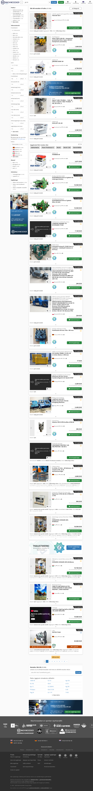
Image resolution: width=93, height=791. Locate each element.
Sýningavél (16, 164)
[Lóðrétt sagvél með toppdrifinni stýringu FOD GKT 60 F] (40, 21)
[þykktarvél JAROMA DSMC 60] (40, 67)
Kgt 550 (68, 680)
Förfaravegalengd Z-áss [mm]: (18, 120)
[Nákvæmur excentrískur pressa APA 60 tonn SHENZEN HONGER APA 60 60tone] (40, 566)
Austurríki (18, 155)
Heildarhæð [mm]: (15, 98)
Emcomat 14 (44, 749)
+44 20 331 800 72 (18, 741)
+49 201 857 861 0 (42, 741)
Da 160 (32, 683)
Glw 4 (49, 683)
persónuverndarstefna (34, 788)
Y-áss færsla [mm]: (15, 115)
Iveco (15, 44)
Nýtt (15, 162)
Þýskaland (19, 147)
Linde (15, 41)
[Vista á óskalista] (81, 16)
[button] (90, 2)
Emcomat (52, 749)
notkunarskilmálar (45, 788)
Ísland (21, 139)
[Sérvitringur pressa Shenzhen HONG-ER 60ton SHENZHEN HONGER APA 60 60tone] (40, 524)
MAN (15, 33)
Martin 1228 (67, 147)
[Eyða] (49, 2)
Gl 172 (49, 680)
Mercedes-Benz (18, 37)
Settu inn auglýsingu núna (72, 93)
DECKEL (16, 56)
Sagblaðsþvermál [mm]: (17, 126)
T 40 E (67, 692)
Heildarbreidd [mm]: (16, 93)
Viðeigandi (76, 8)
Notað (16, 166)
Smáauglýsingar (18, 174)
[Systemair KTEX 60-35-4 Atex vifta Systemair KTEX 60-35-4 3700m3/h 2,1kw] (40, 500)
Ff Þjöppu (32, 689)
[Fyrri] (31, 21)
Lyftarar (16, 20)
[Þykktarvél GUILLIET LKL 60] (40, 129)
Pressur (22, 749)
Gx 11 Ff (50, 692)
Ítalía (17, 153)
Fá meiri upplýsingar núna (74, 547)
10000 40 (32, 680)
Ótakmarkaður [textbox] (17, 144)
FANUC (16, 52)
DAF (15, 43)
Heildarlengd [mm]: (15, 87)
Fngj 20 (32, 692)
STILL (15, 50)
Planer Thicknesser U (48, 147)
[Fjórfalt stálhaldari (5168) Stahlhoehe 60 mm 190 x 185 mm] (40, 336)
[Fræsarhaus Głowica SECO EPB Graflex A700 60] (40, 428)
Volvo (15, 46)
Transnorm (17, 54)
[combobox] (19, 144)
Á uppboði (75, 647)
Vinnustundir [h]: (15, 81)
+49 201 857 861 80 (67, 741)
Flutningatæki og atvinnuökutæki (18, 14)
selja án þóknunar (19, 225)
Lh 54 (67, 683)
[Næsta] (49, 21)
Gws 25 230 (51, 689)
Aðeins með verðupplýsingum (20, 74)
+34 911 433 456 (17, 743)
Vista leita (56, 657)
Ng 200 (67, 686)
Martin (59, 147)
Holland (18, 149)
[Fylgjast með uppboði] (81, 633)
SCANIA (16, 48)
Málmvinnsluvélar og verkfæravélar (18, 10)
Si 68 (67, 689)
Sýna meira (56, 695)
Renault (16, 60)
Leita (54, 2)
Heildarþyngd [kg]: (15, 104)
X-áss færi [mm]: (15, 109)
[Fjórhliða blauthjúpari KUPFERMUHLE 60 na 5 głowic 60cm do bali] (40, 206)
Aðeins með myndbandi (18, 185)
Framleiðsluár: (14, 76)
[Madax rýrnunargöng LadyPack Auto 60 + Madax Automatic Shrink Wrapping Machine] (40, 405)
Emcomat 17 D (69, 749)
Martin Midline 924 (78, 147)
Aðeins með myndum (20, 182)
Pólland (18, 151)
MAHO (15, 58)
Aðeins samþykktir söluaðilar (20, 188)
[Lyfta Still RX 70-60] (40, 638)
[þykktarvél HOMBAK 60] (40, 160)
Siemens (16, 39)
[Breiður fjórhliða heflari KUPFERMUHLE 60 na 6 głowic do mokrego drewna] (40, 183)
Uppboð (16, 176)
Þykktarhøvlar (35, 147)
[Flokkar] (21, 2)
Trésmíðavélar (18, 18)
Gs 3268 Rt (51, 686)
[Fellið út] (56, 33)
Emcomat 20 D (59, 749)
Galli (15, 168)
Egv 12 (31, 686)
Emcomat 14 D (29, 749)
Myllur (37, 749)
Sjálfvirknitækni (18, 16)
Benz (15, 35)
